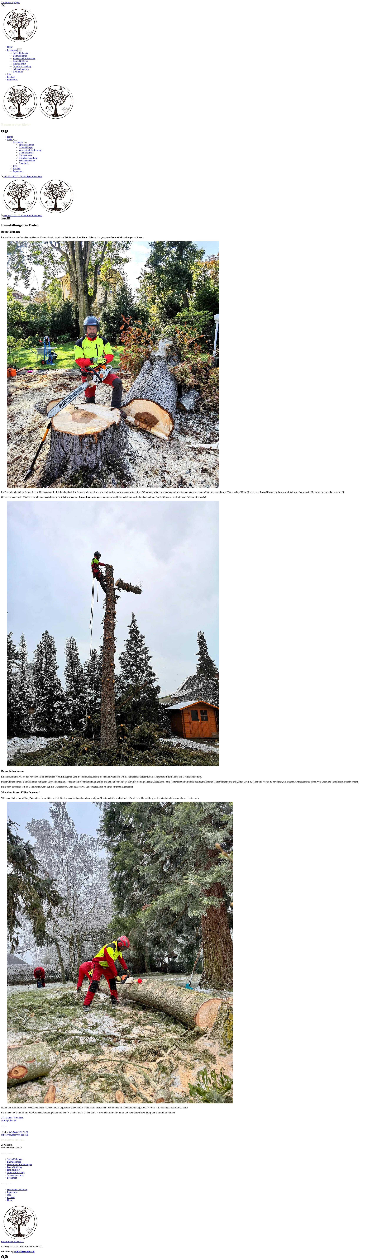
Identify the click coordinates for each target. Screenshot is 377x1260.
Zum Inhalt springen (10, 2)
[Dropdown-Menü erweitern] (15, 140)
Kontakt (16, 168)
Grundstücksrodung (28, 158)
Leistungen (18, 142)
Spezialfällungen (26, 144)
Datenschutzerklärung (17, 1189)
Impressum (18, 171)
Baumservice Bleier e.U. (12, 1241)
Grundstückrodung (16, 1172)
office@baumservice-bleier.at (14, 1134)
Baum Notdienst (26, 152)
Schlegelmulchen (27, 160)
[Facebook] (3, 131)
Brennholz (24, 163)
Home (10, 136)
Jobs (15, 166)
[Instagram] (6, 131)
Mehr (10, 139)
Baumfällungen (26, 147)
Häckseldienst (25, 155)
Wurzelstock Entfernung (30, 150)
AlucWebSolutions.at (24, 1251)
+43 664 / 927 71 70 (18, 1132)
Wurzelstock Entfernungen (19, 1164)
